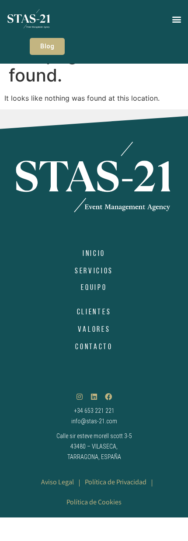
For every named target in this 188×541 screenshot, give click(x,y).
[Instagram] (79, 397)
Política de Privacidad (115, 483)
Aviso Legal (57, 483)
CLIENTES (94, 312)
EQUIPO (94, 288)
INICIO (94, 254)
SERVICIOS (94, 272)
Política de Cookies (94, 503)
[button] (176, 19)
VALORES (94, 330)
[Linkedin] (94, 397)
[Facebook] (108, 397)
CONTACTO (94, 347)
